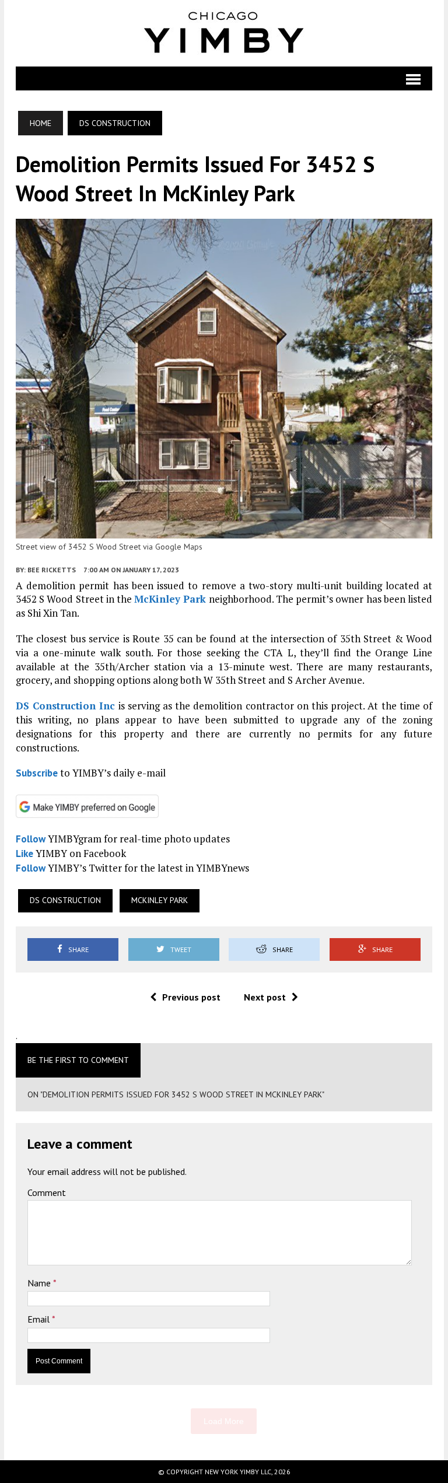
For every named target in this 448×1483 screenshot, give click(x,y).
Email (39, 1319)
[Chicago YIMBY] (224, 33)
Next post (265, 997)
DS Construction (65, 900)
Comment (46, 1192)
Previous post (191, 997)
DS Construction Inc (65, 705)
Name (40, 1283)
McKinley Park (170, 599)
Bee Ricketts (51, 569)
